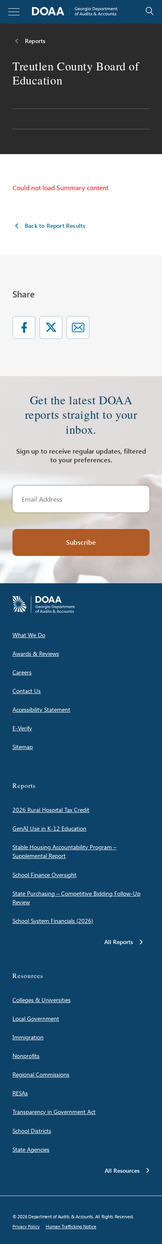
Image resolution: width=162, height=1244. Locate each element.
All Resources (122, 1170)
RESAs (20, 1093)
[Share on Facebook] (23, 327)
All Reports (118, 942)
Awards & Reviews (35, 653)
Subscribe (81, 542)
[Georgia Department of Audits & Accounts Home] (75, 12)
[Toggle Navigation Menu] (14, 11)
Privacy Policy (25, 1227)
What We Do (28, 635)
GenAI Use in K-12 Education (49, 828)
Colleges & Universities (41, 1000)
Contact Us (26, 691)
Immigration (28, 1037)
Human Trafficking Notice (71, 1227)
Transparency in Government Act (54, 1112)
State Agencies (30, 1149)
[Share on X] (50, 327)
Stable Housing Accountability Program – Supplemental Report (64, 851)
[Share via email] (77, 327)
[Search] (141, 12)
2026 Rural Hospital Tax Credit (50, 810)
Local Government (35, 1018)
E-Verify (22, 728)
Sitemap (22, 747)
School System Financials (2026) (52, 921)
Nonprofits (25, 1056)
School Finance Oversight (44, 875)
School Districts (31, 1131)
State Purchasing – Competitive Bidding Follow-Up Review (76, 897)
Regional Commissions (40, 1074)
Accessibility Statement (41, 709)
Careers (22, 672)
